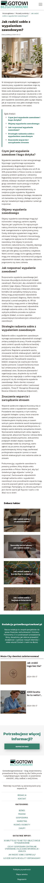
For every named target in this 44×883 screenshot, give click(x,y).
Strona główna (8, 13)
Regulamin (22, 879)
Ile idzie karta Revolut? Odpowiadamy (22, 858)
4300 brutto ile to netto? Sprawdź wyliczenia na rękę (34, 693)
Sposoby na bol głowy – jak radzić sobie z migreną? (21, 546)
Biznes (22, 810)
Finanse (22, 813)
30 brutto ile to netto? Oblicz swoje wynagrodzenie (22, 841)
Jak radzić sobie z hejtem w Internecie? (21, 598)
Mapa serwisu (22, 874)
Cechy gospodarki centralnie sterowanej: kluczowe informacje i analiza (22, 849)
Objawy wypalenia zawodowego (23, 123)
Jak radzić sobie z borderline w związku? (22, 572)
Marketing (22, 821)
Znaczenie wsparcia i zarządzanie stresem (18, 141)
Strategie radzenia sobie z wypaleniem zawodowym (21, 135)
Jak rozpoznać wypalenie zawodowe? (20, 128)
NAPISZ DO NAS (22, 746)
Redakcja (22, 795)
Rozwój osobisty (22, 13)
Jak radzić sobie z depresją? (22, 854)
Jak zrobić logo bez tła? (34, 664)
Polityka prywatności (22, 869)
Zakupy (22, 828)
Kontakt (22, 798)
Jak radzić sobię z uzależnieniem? (22, 520)
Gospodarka (22, 817)
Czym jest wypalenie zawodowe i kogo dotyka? (24, 118)
